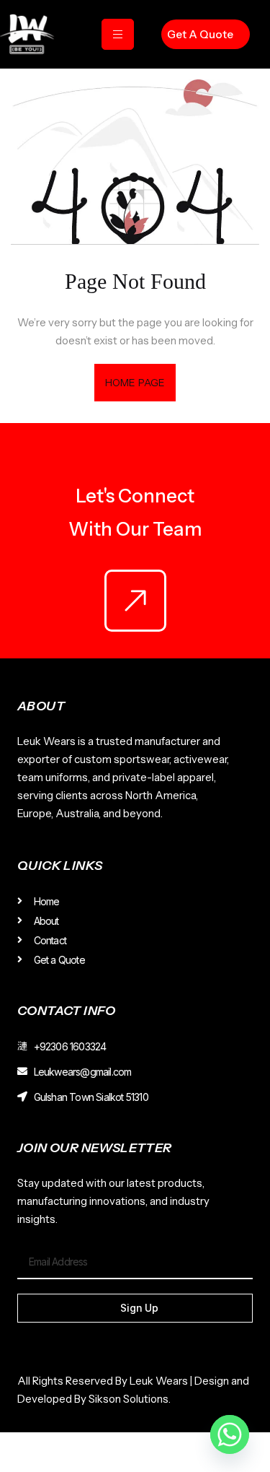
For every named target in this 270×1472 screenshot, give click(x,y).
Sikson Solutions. (132, 1399)
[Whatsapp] (229, 1434)
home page (135, 382)
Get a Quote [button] (200, 34)
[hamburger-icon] (118, 34)
